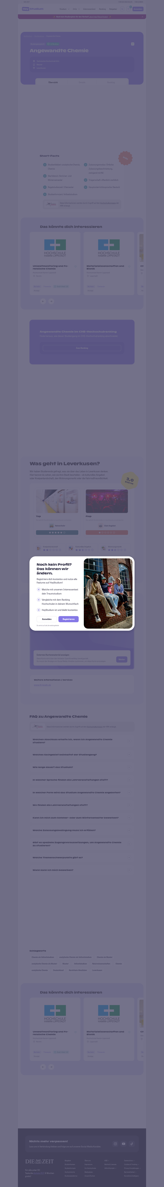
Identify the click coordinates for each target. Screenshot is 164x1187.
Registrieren (69, 619)
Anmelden (47, 619)
